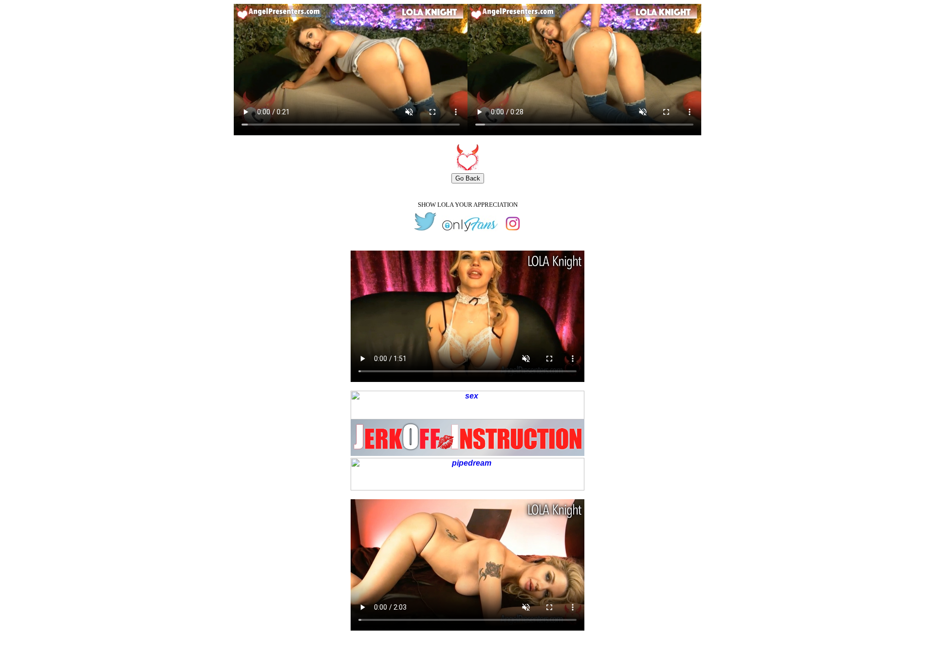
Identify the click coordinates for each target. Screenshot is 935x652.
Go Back (467, 178)
